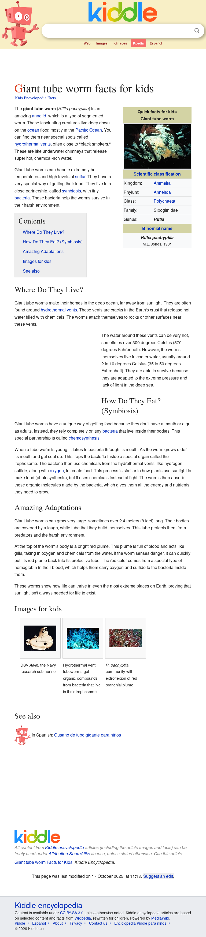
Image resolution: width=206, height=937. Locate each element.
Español (156, 43)
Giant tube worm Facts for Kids (43, 862)
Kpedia (138, 43)
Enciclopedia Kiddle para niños (140, 923)
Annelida (162, 192)
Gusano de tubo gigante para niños (87, 735)
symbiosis (71, 191)
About (58, 923)
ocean (33, 130)
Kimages (120, 43)
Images (102, 43)
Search (196, 31)
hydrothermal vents (32, 144)
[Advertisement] (103, 64)
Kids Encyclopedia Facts (35, 97)
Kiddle (20, 923)
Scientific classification (157, 174)
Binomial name (157, 228)
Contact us (98, 923)
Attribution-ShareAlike (69, 853)
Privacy (76, 923)
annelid (39, 116)
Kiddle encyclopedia (64, 847)
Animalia (162, 183)
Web (87, 43)
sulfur (80, 176)
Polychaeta (164, 201)
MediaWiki (160, 918)
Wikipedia (83, 918)
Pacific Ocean (88, 130)
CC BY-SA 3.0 (71, 912)
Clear (185, 30)
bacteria (22, 198)
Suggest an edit (158, 876)
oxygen (57, 470)
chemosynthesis (84, 438)
